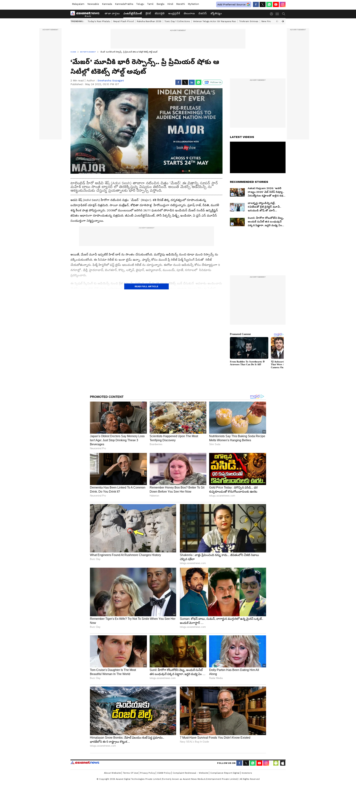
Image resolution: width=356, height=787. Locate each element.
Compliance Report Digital (225, 773)
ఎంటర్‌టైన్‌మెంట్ (132, 13)
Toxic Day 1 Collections (177, 21)
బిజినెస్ (202, 13)
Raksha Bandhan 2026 (149, 21)
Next (283, 21)
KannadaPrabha (124, 4)
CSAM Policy (164, 773)
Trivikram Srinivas (248, 21)
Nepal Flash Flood (123, 21)
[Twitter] (263, 4)
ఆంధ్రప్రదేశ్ (174, 13)
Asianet (84, 762)
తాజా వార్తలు (112, 13)
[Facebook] (256, 4)
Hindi (170, 4)
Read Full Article (146, 286)
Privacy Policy (147, 773)
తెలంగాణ (189, 13)
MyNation (193, 4)
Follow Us (215, 82)
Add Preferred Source (231, 4)
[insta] (283, 4)
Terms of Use (130, 773)
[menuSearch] (283, 13)
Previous (277, 21)
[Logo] (86, 14)
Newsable (93, 4)
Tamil (150, 4)
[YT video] (276, 4)
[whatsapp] (269, 4)
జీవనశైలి (159, 13)
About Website (112, 773)
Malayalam (78, 4)
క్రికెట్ (148, 13)
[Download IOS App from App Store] (283, 763)
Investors (247, 773)
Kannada (107, 4)
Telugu (140, 4)
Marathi (180, 4)
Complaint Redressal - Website (190, 773)
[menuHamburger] (277, 14)
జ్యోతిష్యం (216, 13)
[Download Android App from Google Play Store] (276, 763)
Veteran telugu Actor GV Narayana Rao (214, 21)
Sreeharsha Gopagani (111, 80)
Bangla (160, 4)
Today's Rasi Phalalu (99, 21)
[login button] (272, 13)
